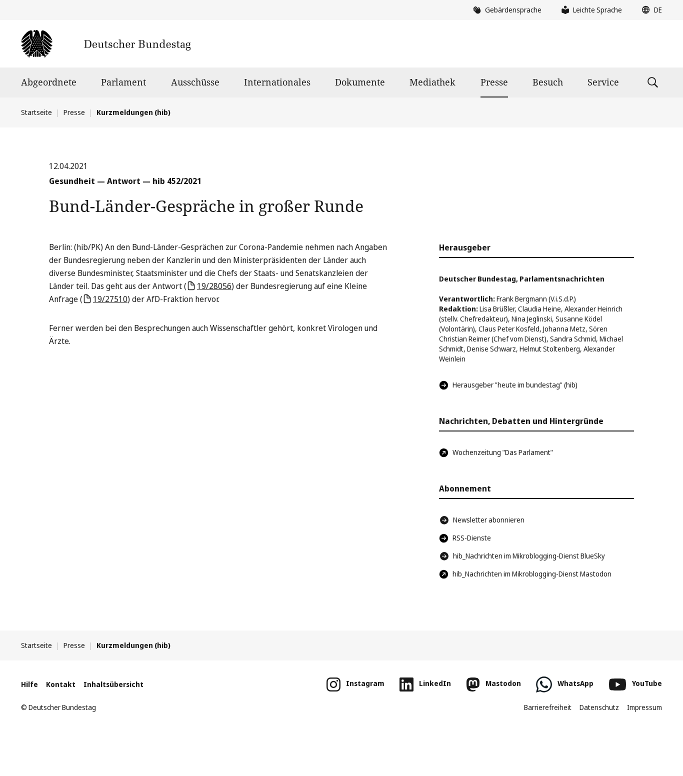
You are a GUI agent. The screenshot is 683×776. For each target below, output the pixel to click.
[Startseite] (105, 44)
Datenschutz (599, 707)
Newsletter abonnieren (488, 519)
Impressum (644, 707)
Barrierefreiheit (548, 707)
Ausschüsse (195, 82)
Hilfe (29, 684)
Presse (494, 82)
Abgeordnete (48, 82)
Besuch (547, 82)
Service (603, 82)
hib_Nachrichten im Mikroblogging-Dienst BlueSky (529, 555)
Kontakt (61, 684)
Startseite (36, 112)
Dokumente (360, 82)
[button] (649, 10)
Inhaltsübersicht (114, 684)
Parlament (123, 82)
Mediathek (433, 82)
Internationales (277, 82)
